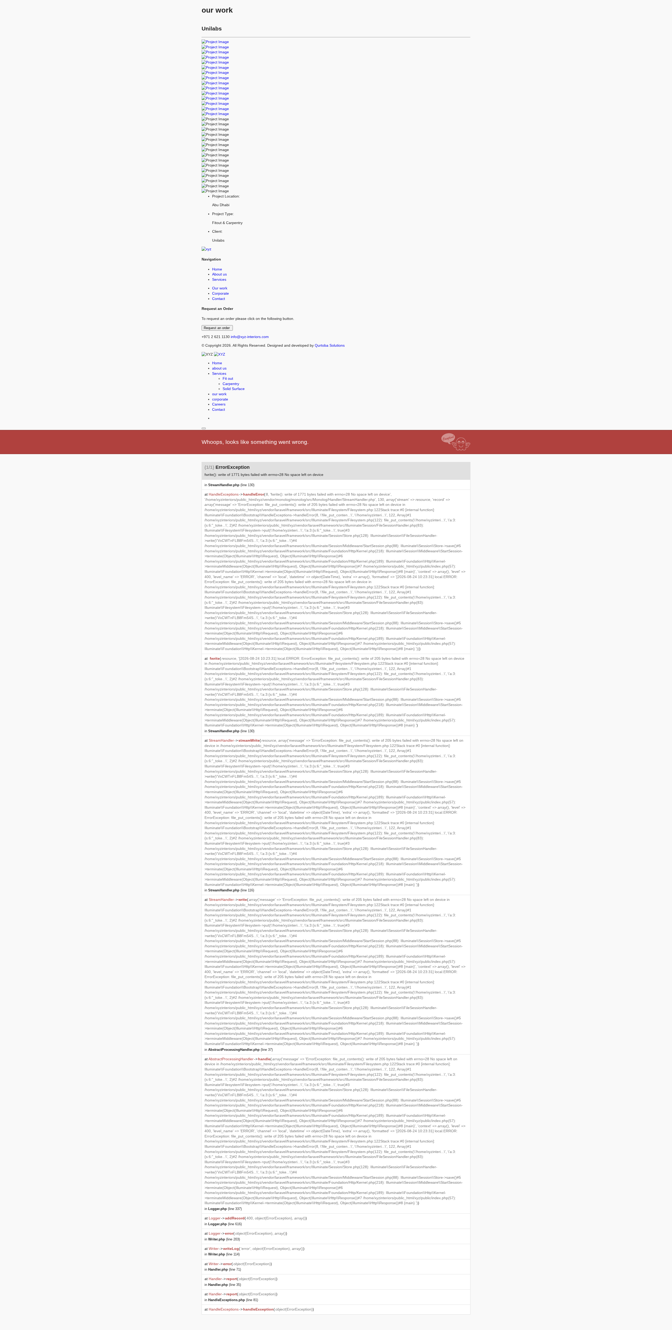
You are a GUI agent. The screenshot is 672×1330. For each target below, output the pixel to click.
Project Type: (223, 214)
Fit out (228, 378)
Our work (219, 288)
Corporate (220, 293)
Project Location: (226, 196)
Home (217, 269)
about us (219, 368)
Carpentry (231, 384)
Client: (217, 231)
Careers (218, 404)
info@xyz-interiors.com (250, 337)
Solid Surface (234, 389)
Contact (218, 299)
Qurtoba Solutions (330, 345)
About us (219, 274)
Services (219, 279)
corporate (220, 399)
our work (219, 394)
